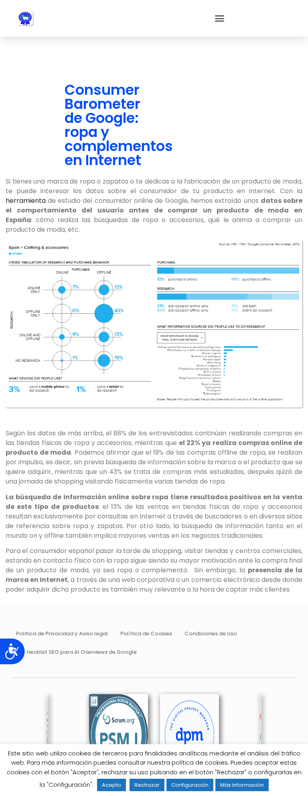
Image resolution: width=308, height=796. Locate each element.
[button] (219, 18)
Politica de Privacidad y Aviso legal (62, 633)
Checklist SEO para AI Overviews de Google (79, 652)
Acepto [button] (111, 785)
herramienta (26, 200)
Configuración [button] (190, 785)
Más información (242, 785)
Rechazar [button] (147, 785)
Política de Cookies (146, 633)
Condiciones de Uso (210, 633)
